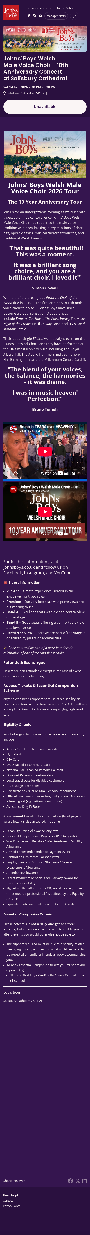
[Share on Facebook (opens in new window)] (70, 1180)
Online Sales (64, 8)
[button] (12, 1200)
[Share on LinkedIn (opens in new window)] (84, 1180)
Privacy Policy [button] (11, 1206)
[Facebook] (29, 16)
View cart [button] (74, 16)
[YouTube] (40, 16)
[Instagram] (34, 16)
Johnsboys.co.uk (19, 567)
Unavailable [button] (45, 106)
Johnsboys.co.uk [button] (39, 8)
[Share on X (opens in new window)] (77, 1180)
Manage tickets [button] (56, 16)
